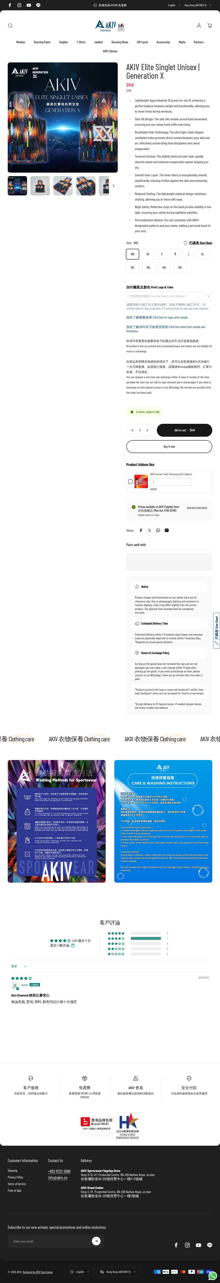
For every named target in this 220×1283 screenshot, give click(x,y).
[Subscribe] (96, 1241)
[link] (57, 821)
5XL (180, 267)
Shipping (12, 1170)
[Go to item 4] (85, 185)
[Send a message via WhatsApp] (213, 1276)
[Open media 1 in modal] (63, 117)
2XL (132, 267)
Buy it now (169, 446)
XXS (132, 254)
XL (202, 254)
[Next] (107, 124)
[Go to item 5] (108, 185)
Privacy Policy (15, 1177)
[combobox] (174, 5)
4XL (164, 267)
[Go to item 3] (63, 185)
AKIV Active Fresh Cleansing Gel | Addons (171, 474)
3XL (148, 267)
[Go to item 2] (40, 185)
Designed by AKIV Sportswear (38, 1272)
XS (148, 254)
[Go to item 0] (17, 185)
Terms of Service (17, 1184)
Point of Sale (14, 1190)
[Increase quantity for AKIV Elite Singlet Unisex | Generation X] (148, 430)
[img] (21, 978)
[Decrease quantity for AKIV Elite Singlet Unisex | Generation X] (131, 430)
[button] (116, 938)
